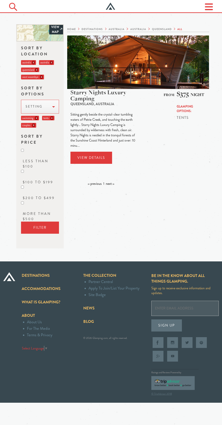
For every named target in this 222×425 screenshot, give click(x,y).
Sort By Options (32, 91)
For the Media (38, 328)
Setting (34, 106)
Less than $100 (35, 164)
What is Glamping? (41, 302)
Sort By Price (32, 139)
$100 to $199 (38, 182)
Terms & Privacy (39, 335)
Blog (88, 321)
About (28, 315)
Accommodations (41, 288)
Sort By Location (34, 51)
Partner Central (100, 282)
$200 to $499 (39, 197)
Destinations (36, 275)
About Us (34, 322)
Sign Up (166, 325)
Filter (40, 227)
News (89, 308)
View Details (91, 157)
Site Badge (97, 295)
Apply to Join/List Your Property (114, 288)
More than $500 (37, 216)
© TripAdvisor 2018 (161, 394)
